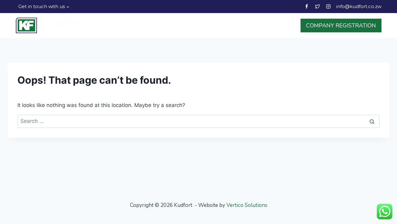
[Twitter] (317, 7)
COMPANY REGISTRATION (341, 25)
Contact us (277, 25)
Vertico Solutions (246, 205)
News (247, 25)
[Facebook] (306, 7)
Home (137, 25)
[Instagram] (328, 7)
